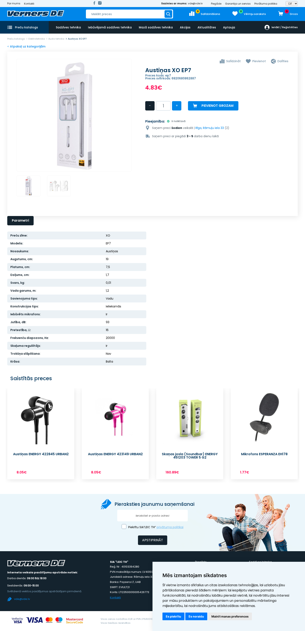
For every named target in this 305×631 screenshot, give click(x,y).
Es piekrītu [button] (173, 616)
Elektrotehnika (36, 38)
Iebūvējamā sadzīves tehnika (110, 27)
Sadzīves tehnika (68, 27)
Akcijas (185, 27)
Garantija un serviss (238, 3)
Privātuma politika (265, 3)
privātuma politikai (170, 527)
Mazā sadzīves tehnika (156, 27)
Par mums (13, 3)
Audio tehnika (56, 38)
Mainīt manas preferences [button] (230, 616)
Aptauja (229, 27)
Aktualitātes (207, 27)
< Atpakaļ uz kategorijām (26, 46)
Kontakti (29, 3)
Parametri (20, 220)
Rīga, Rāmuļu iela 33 (209, 128)
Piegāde (216, 3)
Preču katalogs (16, 38)
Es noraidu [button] (196, 616)
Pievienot (259, 61)
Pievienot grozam (217, 105)
